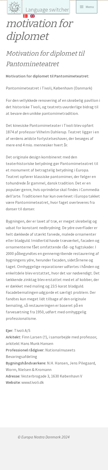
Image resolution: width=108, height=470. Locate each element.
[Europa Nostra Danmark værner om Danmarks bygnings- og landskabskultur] (14, 7)
